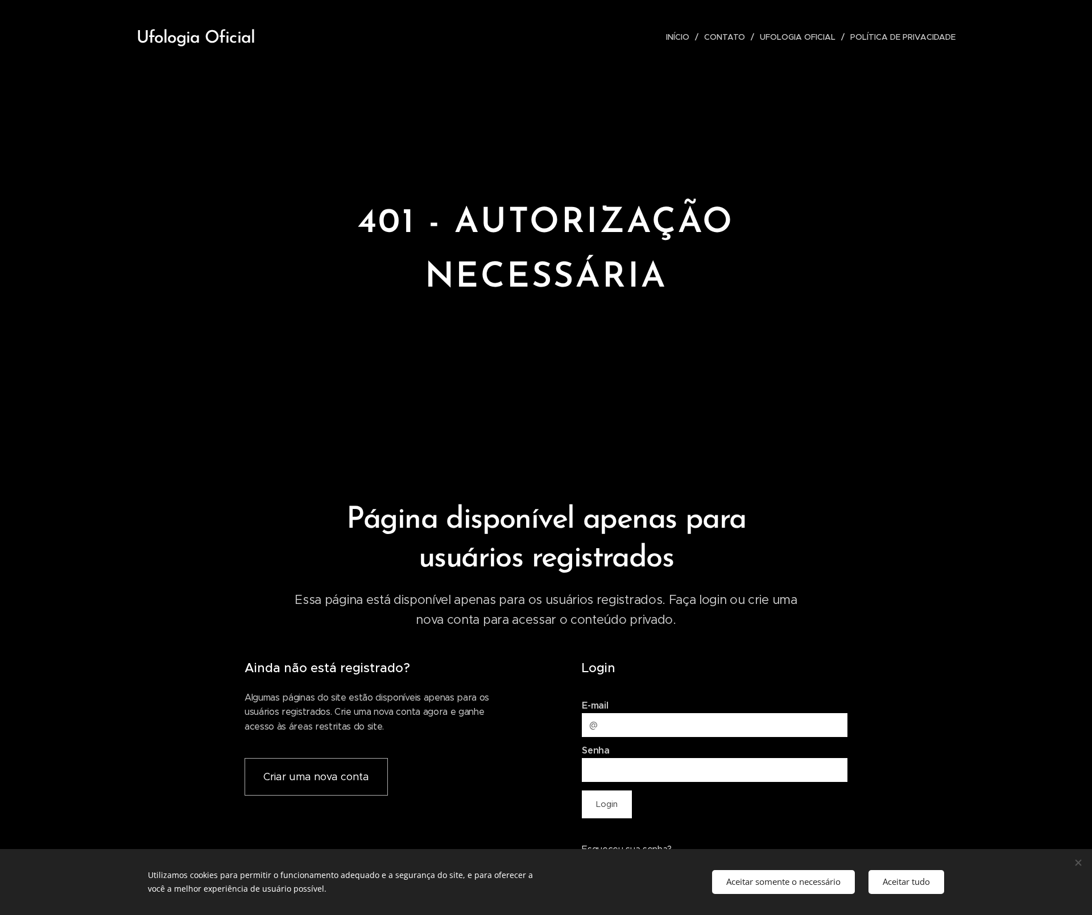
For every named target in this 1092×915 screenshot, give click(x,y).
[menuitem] (680, 37)
